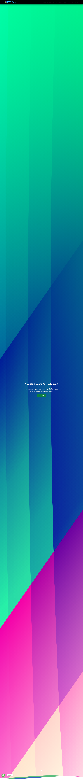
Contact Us (75, 2)
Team (69, 2)
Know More (41, 395)
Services (49, 2)
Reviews (61, 2)
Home (44, 2)
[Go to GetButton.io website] (3, 777)
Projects (55, 2)
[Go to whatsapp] (3, 775)
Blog (65, 2)
